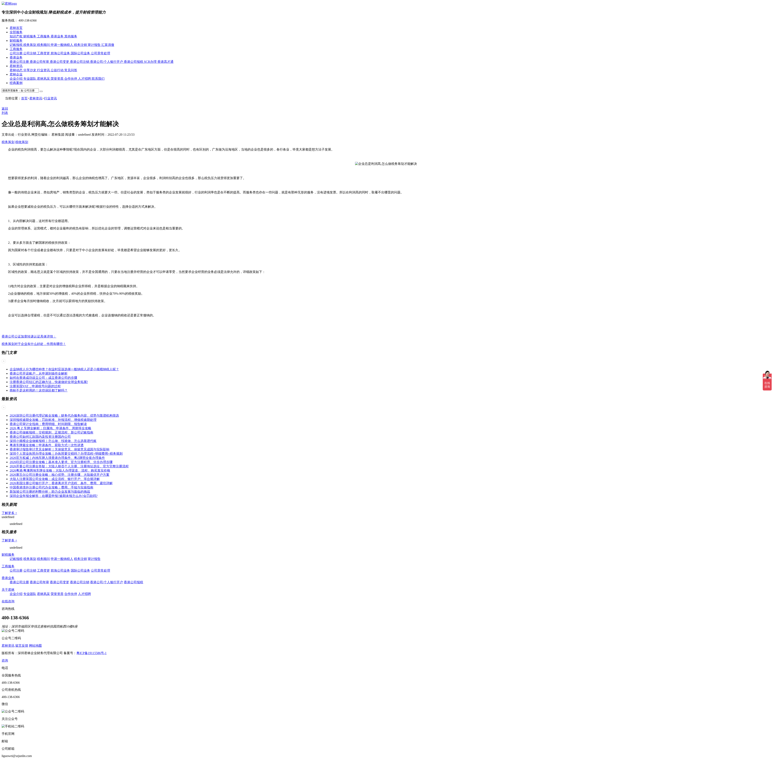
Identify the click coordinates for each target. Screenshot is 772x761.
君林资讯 (16, 66)
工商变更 (44, 53)
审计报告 (94, 44)
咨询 (5, 660)
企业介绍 (16, 78)
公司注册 (16, 53)
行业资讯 (44, 70)
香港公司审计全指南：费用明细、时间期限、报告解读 (48, 424)
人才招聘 (85, 78)
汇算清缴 (107, 44)
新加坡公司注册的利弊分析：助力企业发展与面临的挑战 (50, 491)
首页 (24, 98)
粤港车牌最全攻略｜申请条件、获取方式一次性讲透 (47, 445)
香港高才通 (165, 61)
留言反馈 (21, 645)
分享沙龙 (30, 70)
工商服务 (44, 36)
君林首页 (16, 28)
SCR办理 (150, 61)
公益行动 (57, 70)
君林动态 (16, 70)
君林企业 (16, 74)
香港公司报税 (134, 61)
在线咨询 (8, 601)
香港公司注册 (20, 61)
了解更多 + (9, 513)
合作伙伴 (71, 78)
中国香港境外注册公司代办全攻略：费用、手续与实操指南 (51, 487)
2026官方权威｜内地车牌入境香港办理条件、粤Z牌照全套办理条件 (57, 457)
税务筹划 (30, 44)
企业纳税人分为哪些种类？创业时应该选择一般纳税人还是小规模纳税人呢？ (64, 369)
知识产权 (16, 36)
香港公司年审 (40, 61)
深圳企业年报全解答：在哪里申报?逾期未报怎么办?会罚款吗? (54, 496)
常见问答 (70, 70)
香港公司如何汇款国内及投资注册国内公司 (40, 436)
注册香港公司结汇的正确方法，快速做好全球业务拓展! (49, 382)
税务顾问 (44, 44)
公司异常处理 (100, 53)
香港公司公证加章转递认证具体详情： (29, 336)
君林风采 (44, 78)
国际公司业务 (81, 53)
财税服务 (30, 36)
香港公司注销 (80, 61)
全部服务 (16, 32)
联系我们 (98, 78)
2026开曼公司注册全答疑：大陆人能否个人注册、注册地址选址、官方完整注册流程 (69, 466)
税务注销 (81, 44)
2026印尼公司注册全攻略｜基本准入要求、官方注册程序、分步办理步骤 (61, 462)
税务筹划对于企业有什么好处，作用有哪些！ (34, 344)
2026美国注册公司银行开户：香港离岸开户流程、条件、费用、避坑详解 (61, 483)
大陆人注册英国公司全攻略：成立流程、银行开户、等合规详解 (55, 479)
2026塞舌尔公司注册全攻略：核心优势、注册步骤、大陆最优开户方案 (59, 474)
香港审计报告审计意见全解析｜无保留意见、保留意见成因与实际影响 (59, 449)
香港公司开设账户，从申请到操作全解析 (39, 373)
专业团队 (30, 78)
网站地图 (35, 645)
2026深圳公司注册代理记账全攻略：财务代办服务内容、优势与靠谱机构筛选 (64, 415)
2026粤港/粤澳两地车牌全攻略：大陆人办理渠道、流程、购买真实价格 (60, 470)
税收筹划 (21, 142)
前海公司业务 (61, 53)
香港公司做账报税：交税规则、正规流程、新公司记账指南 (51, 432)
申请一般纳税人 (62, 44)
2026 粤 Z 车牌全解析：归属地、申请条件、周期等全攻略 (50, 428)
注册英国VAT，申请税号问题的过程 (35, 386)
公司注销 (30, 53)
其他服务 (70, 36)
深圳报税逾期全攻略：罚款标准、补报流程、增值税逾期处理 (53, 419)
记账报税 (16, 44)
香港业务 (57, 36)
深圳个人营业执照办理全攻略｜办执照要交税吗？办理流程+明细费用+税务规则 (66, 453)
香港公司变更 (60, 61)
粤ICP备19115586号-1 (91, 653)
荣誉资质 (57, 78)
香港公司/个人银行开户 (107, 61)
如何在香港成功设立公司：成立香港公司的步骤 (43, 377)
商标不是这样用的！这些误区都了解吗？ (39, 390)
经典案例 (16, 83)
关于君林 (8, 589)
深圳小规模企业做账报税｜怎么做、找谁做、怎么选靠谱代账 (53, 441)
